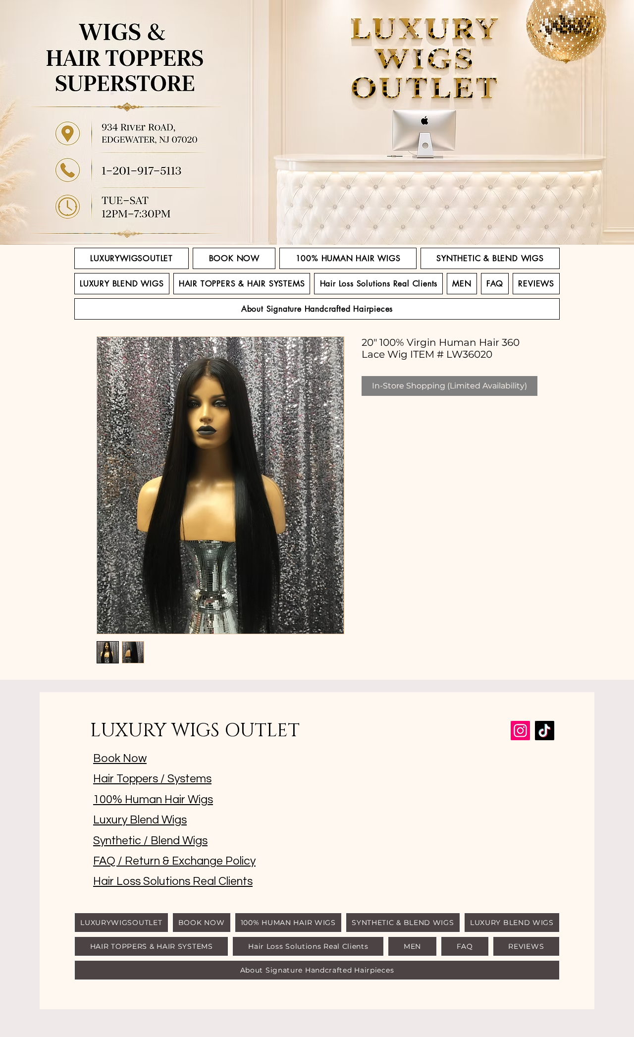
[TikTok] (544, 730)
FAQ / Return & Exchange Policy (174, 861)
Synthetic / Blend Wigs (150, 841)
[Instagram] (520, 730)
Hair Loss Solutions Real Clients (173, 881)
